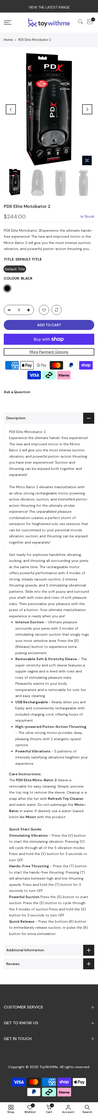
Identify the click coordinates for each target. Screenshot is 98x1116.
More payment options (49, 352)
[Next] (87, 109)
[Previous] (11, 109)
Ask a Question (17, 392)
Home (8, 40)
